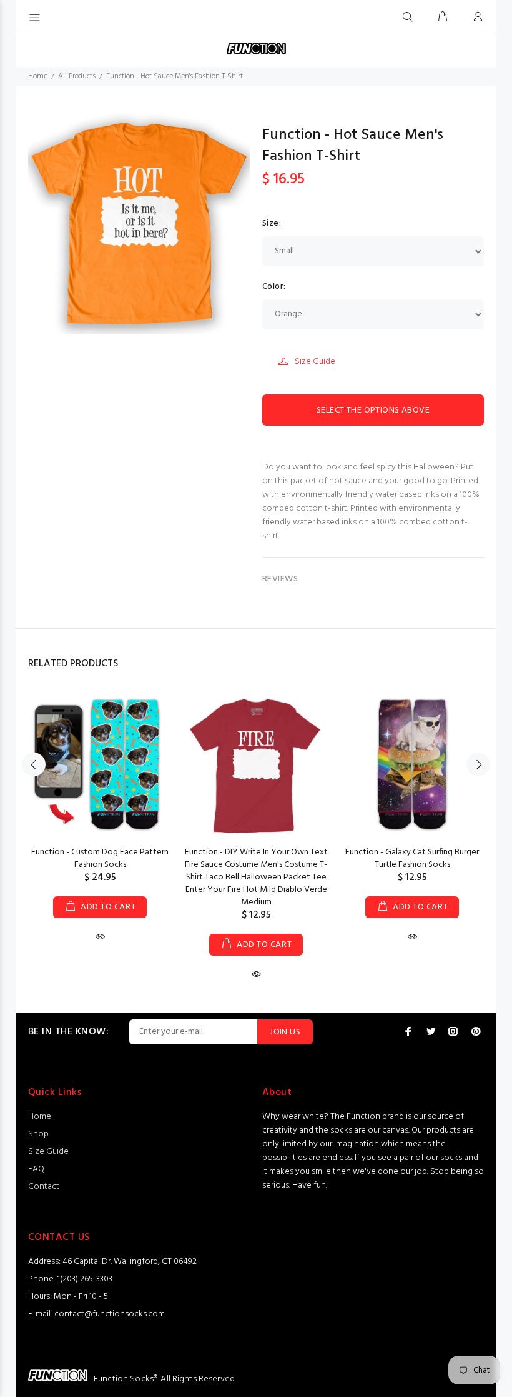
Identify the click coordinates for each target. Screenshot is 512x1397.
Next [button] (478, 764)
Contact (43, 1186)
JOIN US (285, 1032)
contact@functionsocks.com (109, 1314)
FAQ (36, 1169)
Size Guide (315, 361)
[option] (100, 806)
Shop (38, 1134)
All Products (77, 76)
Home (37, 76)
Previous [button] (34, 764)
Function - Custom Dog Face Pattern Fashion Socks (100, 858)
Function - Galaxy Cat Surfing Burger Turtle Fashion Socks (412, 858)
